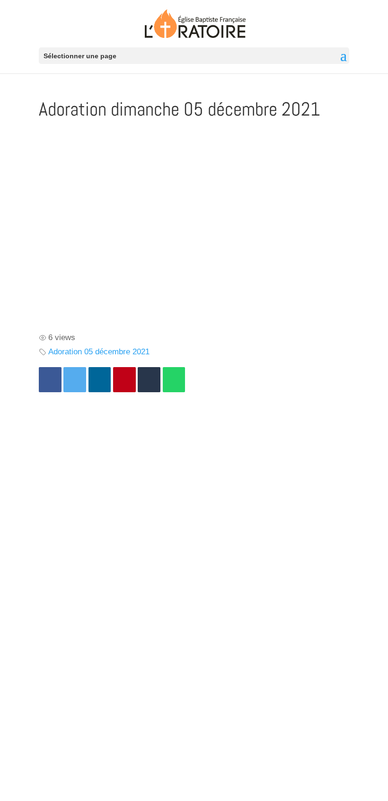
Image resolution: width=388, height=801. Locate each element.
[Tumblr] (149, 379)
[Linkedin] (99, 379)
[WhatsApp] (174, 379)
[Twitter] (74, 379)
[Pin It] (124, 379)
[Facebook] (50, 379)
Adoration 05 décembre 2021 (99, 351)
